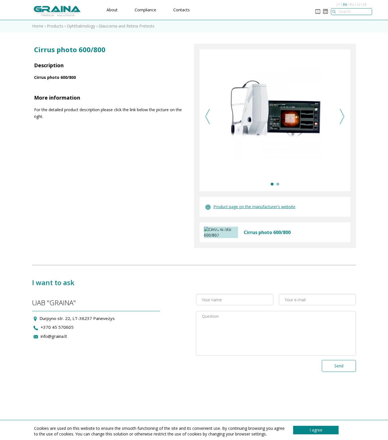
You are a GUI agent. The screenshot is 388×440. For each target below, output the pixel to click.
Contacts (181, 9)
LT (338, 4)
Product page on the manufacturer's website (254, 206)
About (112, 9)
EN (345, 4)
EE (365, 4)
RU (352, 4)
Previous (207, 116)
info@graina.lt (54, 336)
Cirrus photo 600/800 (267, 232)
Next (342, 116)
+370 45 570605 (57, 327)
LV (358, 4)
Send (338, 366)
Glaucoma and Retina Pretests (127, 26)
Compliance (145, 9)
